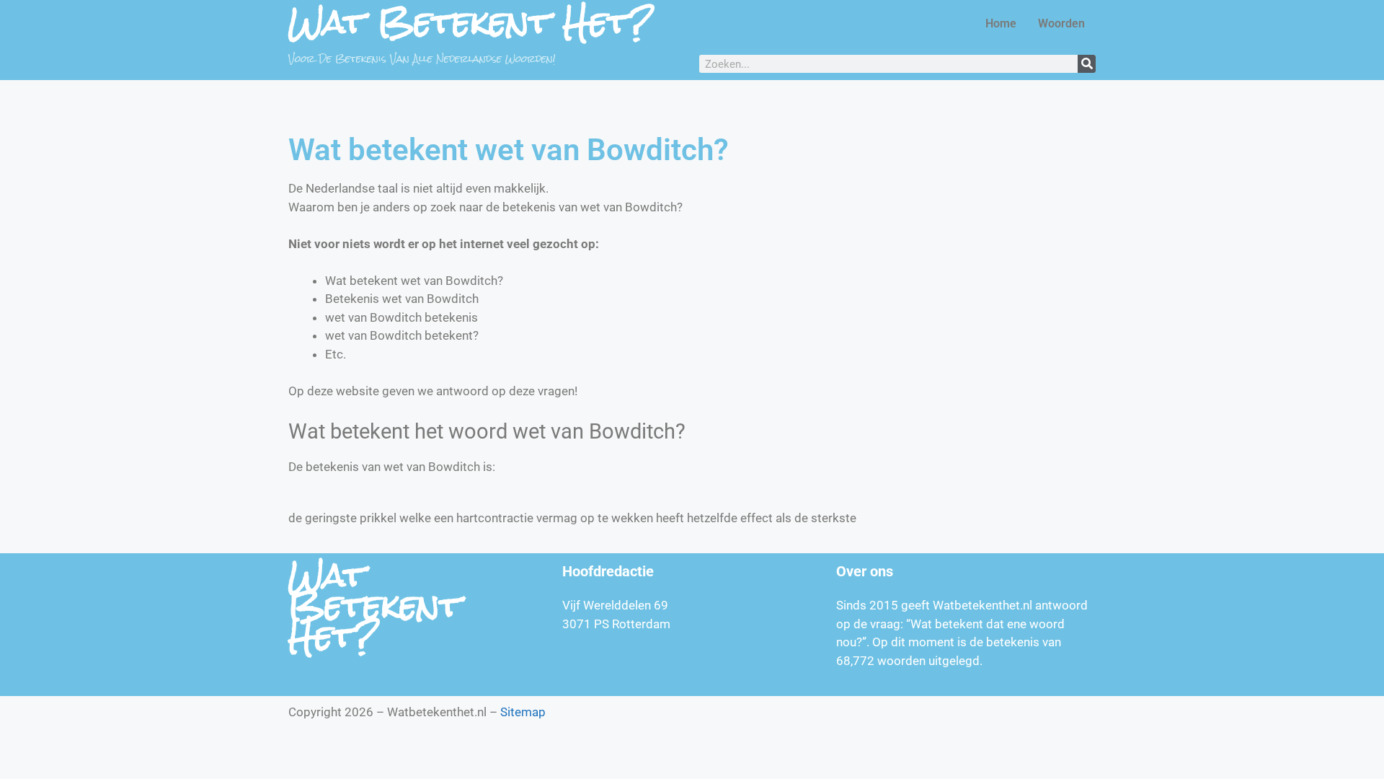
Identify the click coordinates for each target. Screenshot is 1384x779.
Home (1000, 23)
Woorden (1061, 23)
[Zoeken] (1087, 64)
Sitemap (523, 712)
